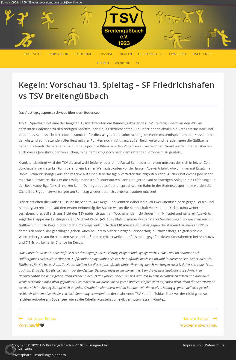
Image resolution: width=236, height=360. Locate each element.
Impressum (192, 345)
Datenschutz (214, 345)
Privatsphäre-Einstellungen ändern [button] (39, 355)
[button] (10, 350)
